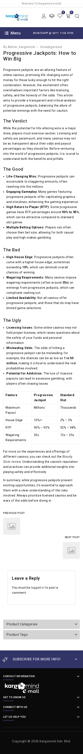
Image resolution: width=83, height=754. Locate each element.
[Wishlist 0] (60, 15)
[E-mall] (17, 17)
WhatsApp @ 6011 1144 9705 (53, 33)
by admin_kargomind (19, 47)
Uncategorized (51, 47)
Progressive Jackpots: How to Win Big (39, 56)
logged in (37, 587)
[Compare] (51, 15)
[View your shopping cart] (68, 16)
